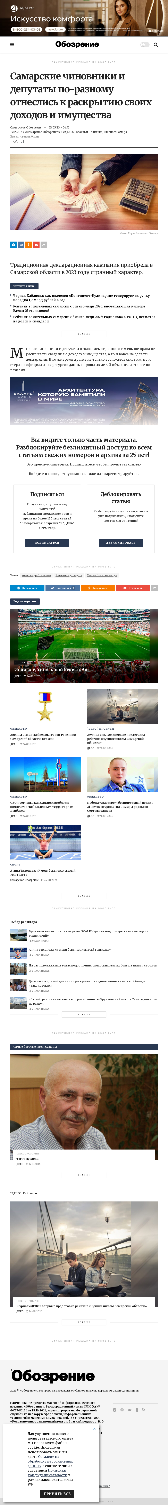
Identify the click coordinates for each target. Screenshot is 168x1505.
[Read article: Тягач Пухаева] (84, 1107)
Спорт (20, 662)
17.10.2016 (34, 1164)
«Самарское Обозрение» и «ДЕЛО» (50, 132)
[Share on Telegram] (13, 245)
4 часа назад (40, 954)
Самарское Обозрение (26, 127)
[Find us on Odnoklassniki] (137, 1410)
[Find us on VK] (130, 1410)
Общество (18, 729)
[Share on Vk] (21, 245)
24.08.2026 (33, 676)
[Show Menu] (12, 44)
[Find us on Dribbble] (122, 1410)
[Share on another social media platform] (44, 245)
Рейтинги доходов (69, 575)
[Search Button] (156, 44)
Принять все (57, 1494)
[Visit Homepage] (77, 44)
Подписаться (47, 542)
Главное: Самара (115, 132)
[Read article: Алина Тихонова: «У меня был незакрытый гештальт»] (45, 842)
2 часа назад (40, 940)
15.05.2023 (17, 132)
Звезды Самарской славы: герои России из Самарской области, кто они (43, 737)
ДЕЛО (18, 676)
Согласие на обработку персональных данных (50, 1461)
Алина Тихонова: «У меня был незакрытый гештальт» (70, 949)
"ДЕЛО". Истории (27, 1154)
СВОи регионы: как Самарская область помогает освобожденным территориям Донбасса (41, 807)
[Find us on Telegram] (114, 1410)
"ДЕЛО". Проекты (100, 729)
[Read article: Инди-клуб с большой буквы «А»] (84, 646)
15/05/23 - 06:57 (59, 127)
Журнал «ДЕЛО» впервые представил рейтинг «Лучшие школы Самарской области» (116, 739)
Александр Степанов (36, 575)
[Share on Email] (36, 245)
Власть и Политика (89, 132)
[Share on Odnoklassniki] (28, 245)
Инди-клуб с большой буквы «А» (50, 669)
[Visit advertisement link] (84, 18)
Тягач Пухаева (27, 1159)
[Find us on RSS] (143, 1410)
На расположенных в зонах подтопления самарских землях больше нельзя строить (93, 965)
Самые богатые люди (102, 575)
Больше (84, 333)
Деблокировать (121, 542)
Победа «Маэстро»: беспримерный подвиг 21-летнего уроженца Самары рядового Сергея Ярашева (120, 807)
